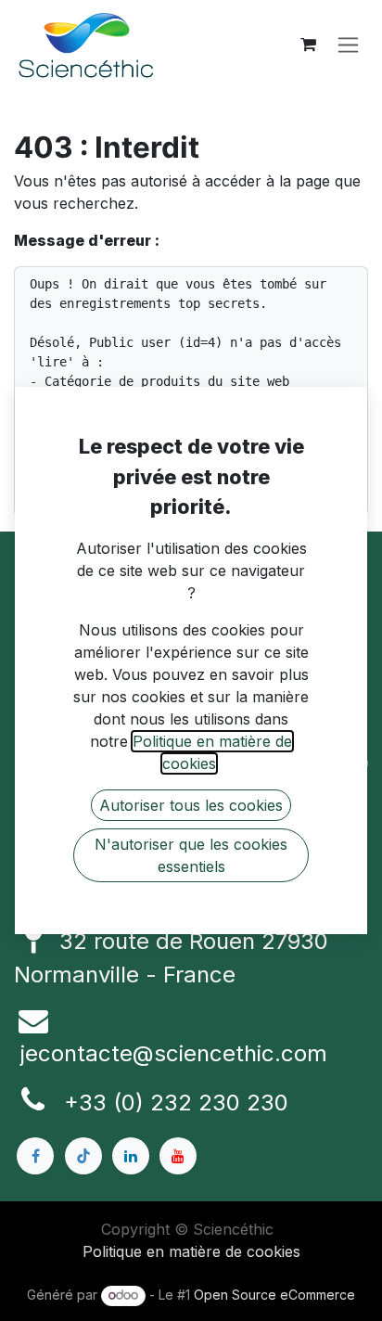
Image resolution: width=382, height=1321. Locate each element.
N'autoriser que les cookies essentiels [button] (191, 855)
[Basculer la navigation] (348, 45)
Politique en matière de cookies (191, 1251)
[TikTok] (83, 1155)
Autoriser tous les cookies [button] (191, 805)
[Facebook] (35, 1155)
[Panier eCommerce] (307, 44)
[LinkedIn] (130, 1155)
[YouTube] (178, 1155)
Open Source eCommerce (274, 1294)
